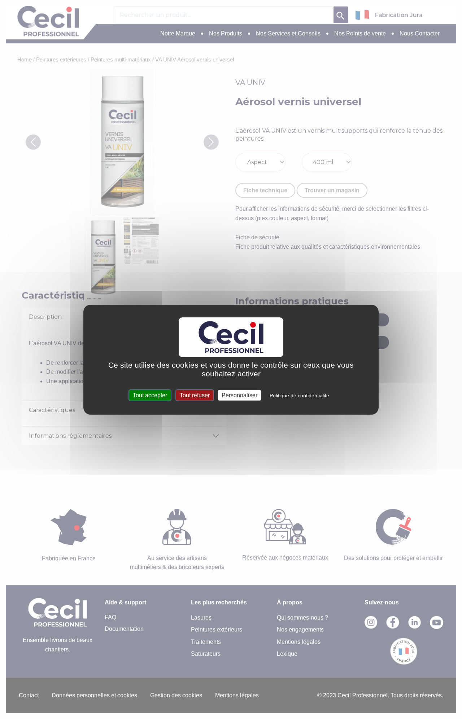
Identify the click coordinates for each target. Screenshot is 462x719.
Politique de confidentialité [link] (299, 395)
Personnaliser (239, 395)
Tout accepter (150, 395)
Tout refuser (195, 395)
